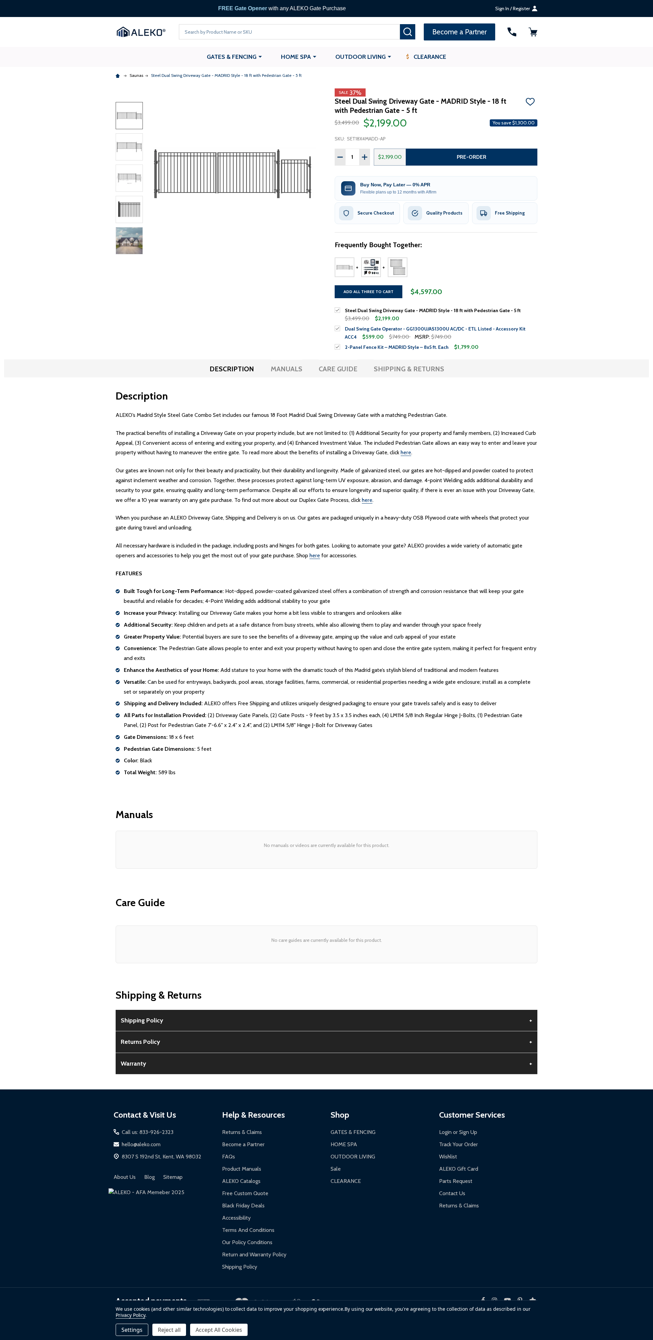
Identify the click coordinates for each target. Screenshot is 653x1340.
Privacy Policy (130, 1315)
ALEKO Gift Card (458, 1169)
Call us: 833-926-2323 (147, 1132)
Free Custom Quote (245, 1193)
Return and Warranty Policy (254, 1254)
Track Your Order (458, 1144)
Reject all (169, 1330)
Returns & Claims (242, 1132)
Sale (336, 1169)
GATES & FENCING (231, 57)
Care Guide (338, 369)
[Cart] (533, 32)
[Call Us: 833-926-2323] (511, 32)
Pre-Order (471, 157)
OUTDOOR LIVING (360, 57)
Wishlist (448, 1156)
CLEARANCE (430, 57)
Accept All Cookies (219, 1330)
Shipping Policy (239, 1266)
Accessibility (236, 1218)
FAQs (228, 1156)
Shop (340, 1115)
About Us (125, 1177)
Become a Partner (243, 1144)
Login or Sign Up (458, 1132)
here (406, 452)
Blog (149, 1177)
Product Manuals (241, 1169)
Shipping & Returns (409, 369)
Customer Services (472, 1115)
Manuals (286, 369)
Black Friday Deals (243, 1205)
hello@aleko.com (141, 1144)
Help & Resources (253, 1115)
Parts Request (455, 1181)
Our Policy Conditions (247, 1242)
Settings (132, 1330)
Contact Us (452, 1193)
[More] (260, 56)
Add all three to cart (369, 291)
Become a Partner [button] (459, 32)
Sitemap (173, 1177)
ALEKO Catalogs (241, 1181)
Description (232, 369)
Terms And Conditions (248, 1230)
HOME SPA (296, 57)
